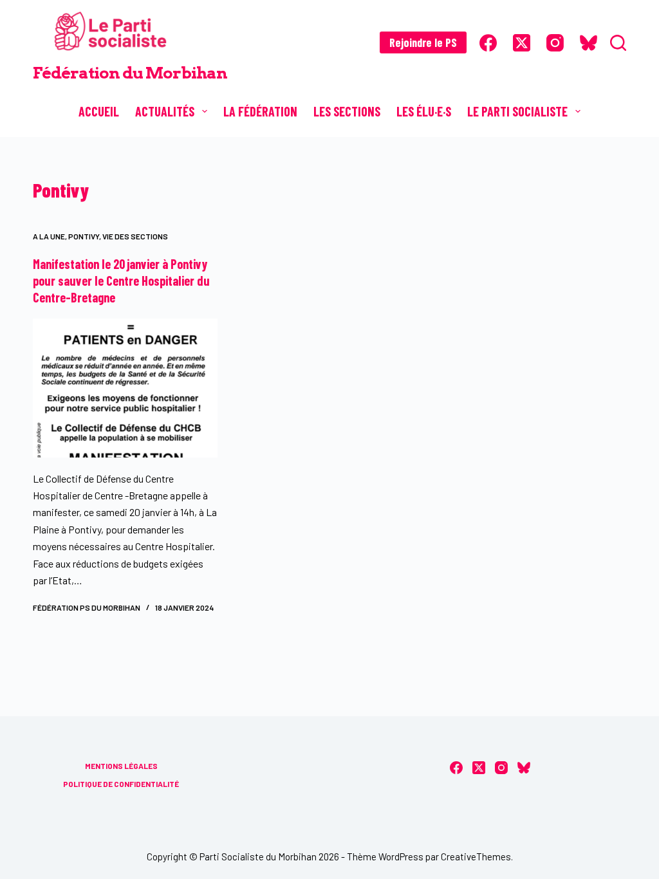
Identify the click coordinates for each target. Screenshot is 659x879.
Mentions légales (121, 765)
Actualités (164, 111)
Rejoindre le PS (423, 42)
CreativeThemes (476, 856)
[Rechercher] (618, 43)
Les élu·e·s (423, 111)
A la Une (49, 236)
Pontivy (83, 236)
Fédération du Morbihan (130, 72)
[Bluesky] (588, 42)
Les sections (346, 111)
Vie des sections (135, 236)
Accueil (99, 111)
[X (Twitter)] (521, 42)
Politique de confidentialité (121, 783)
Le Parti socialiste (517, 111)
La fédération (260, 111)
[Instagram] (555, 42)
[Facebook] (488, 42)
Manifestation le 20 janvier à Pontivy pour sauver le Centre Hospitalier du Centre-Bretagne (121, 280)
